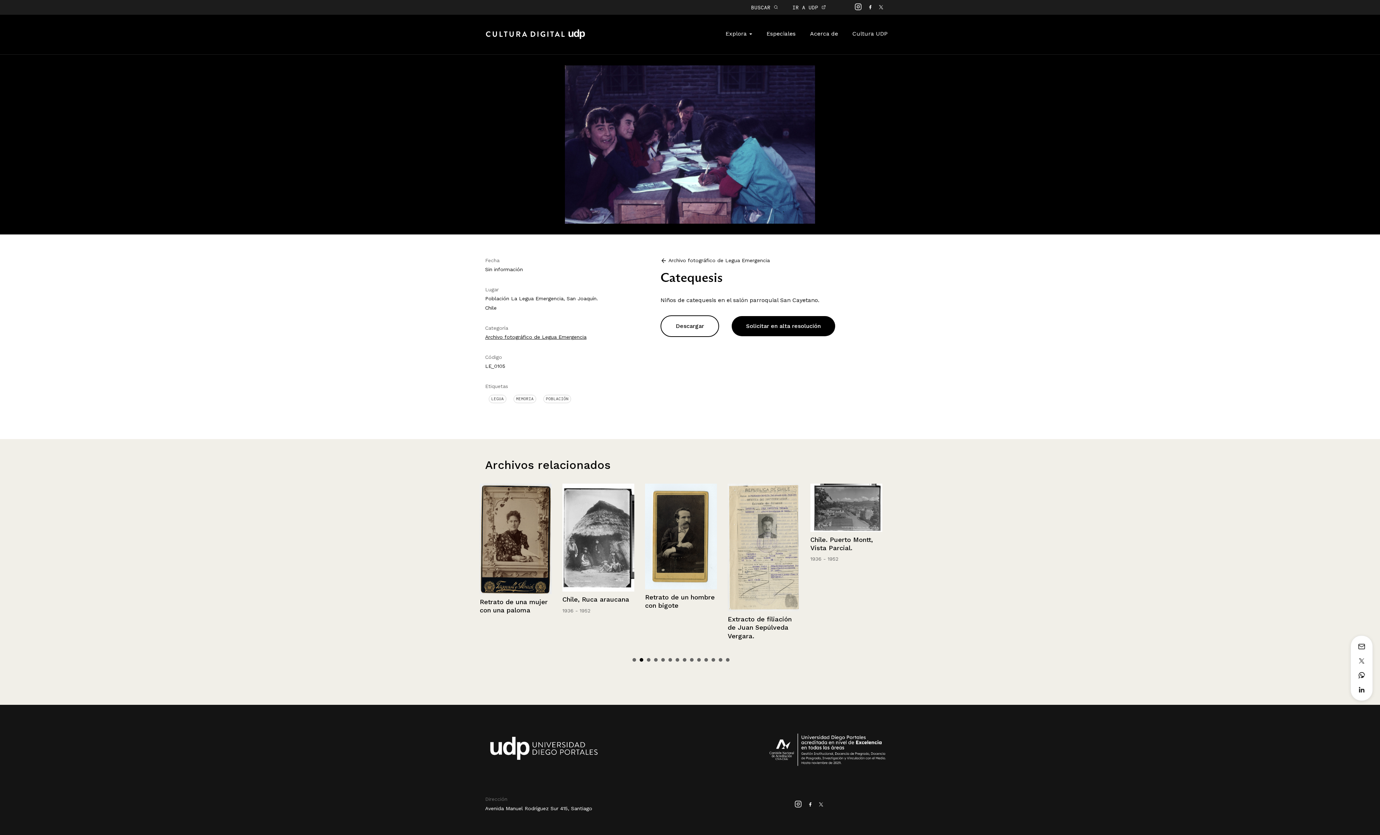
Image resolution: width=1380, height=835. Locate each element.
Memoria (525, 398)
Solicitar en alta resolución (783, 326)
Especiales (781, 33)
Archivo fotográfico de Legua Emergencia (535, 337)
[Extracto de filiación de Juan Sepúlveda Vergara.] (681, 547)
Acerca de (824, 33)
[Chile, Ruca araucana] (516, 538)
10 (699, 660)
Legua (497, 398)
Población (557, 398)
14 (728, 660)
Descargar (690, 326)
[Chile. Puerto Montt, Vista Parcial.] (764, 507)
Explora (737, 33)
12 (713, 660)
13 (720, 660)
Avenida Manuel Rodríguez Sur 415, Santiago (538, 808)
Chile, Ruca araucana (513, 599)
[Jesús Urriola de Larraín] (846, 540)
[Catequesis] (690, 144)
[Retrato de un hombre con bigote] (598, 536)
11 (706, 660)
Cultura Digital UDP (535, 38)
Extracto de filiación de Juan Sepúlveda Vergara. (677, 627)
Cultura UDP (870, 33)
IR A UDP (807, 7)
